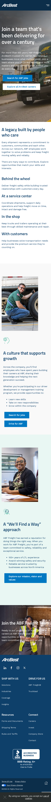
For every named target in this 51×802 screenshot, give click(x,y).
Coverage (6, 698)
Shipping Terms (9, 727)
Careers (32, 721)
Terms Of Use (7, 781)
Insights (5, 704)
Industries (6, 691)
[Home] (10, 5)
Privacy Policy (20, 781)
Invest (31, 727)
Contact (32, 740)
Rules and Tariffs (9, 734)
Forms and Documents (12, 721)
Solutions (6, 685)
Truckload (33, 691)
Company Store (36, 734)
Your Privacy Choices (15, 785)
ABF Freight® (35, 685)
